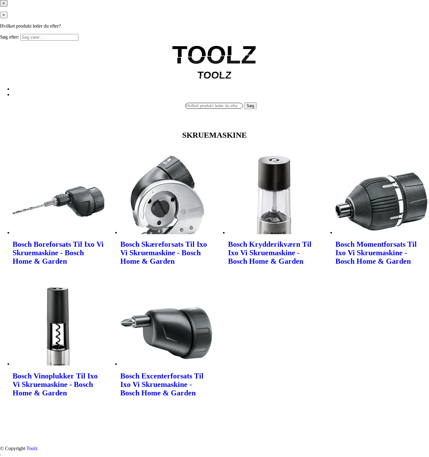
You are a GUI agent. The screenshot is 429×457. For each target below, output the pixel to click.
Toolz (32, 448)
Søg (250, 105)
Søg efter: (9, 37)
